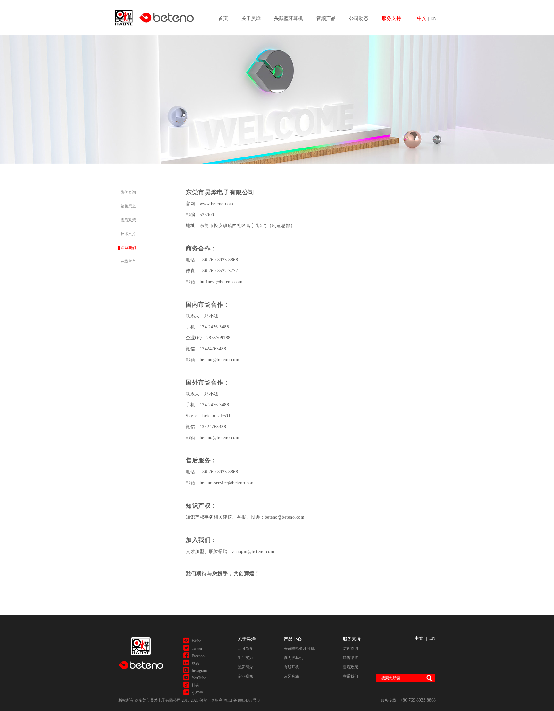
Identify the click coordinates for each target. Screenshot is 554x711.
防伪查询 (128, 192)
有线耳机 (291, 667)
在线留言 (128, 261)
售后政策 (128, 220)
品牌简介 (245, 667)
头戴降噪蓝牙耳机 (299, 648)
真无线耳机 (293, 658)
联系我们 (128, 247)
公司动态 (358, 18)
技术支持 (128, 234)
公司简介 (245, 648)
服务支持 (391, 18)
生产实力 (245, 658)
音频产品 (326, 18)
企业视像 (245, 676)
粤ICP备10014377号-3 (241, 700)
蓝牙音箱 (291, 676)
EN (433, 18)
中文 (419, 638)
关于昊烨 (251, 18)
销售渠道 (128, 206)
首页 (223, 18)
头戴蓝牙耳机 (288, 18)
